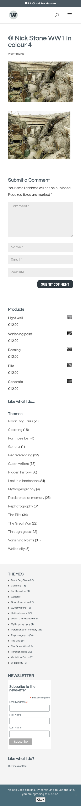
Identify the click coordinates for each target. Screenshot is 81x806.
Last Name (15, 727)
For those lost (19, 438)
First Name (15, 714)
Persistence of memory (26, 498)
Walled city (16, 549)
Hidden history (19, 472)
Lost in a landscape (23, 481)
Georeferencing (20, 455)
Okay (40, 799)
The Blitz (14, 515)
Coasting (15, 430)
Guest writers (18, 464)
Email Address (18, 702)
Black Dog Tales (20, 421)
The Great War (19, 523)
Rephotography (20, 506)
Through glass (19, 532)
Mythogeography (21, 489)
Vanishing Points (21, 540)
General (14, 447)
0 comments (16, 53)
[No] (76, 795)
